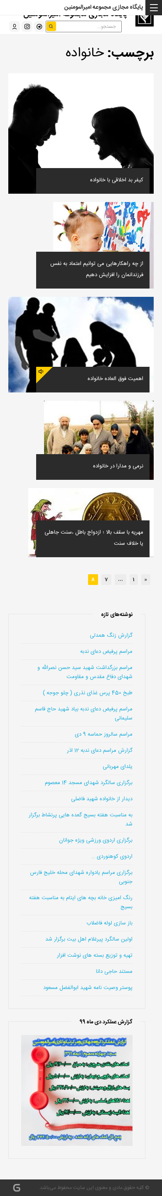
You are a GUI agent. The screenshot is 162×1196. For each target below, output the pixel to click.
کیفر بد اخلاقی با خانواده (116, 180)
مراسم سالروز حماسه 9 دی (104, 734)
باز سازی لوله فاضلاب (109, 923)
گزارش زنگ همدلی (111, 635)
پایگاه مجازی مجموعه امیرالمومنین (103, 7)
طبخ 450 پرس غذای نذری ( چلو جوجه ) (88, 693)
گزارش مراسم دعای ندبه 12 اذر (100, 750)
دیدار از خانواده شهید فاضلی (102, 799)
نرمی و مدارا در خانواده (118, 466)
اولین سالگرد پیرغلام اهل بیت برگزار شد (89, 939)
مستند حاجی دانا (114, 971)
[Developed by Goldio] (16, 1188)
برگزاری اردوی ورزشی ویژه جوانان (96, 840)
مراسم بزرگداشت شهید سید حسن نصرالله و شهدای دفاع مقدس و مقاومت (85, 672)
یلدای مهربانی (118, 766)
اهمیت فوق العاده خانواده (115, 378)
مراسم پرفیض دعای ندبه (106, 651)
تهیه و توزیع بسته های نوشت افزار (95, 955)
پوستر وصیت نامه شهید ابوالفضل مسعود (88, 987)
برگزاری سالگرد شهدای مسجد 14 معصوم (89, 782)
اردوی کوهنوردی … (112, 856)
